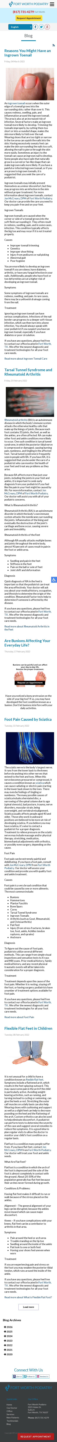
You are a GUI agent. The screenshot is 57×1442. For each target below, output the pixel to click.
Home (9, 1404)
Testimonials (12, 1421)
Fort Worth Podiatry (41, 198)
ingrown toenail (16, 103)
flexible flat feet (34, 1079)
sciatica (40, 782)
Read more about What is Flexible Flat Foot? (28, 1297)
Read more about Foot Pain (19, 1017)
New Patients (13, 1417)
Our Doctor (12, 1408)
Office (9, 1411)
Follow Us (31, 1376)
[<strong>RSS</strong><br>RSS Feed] (54, 45)
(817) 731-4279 (23, 12)
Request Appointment (29, 18)
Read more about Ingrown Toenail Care (25, 358)
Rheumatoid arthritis (15, 419)
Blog (9, 1424)
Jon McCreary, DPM (15, 198)
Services (10, 1414)
